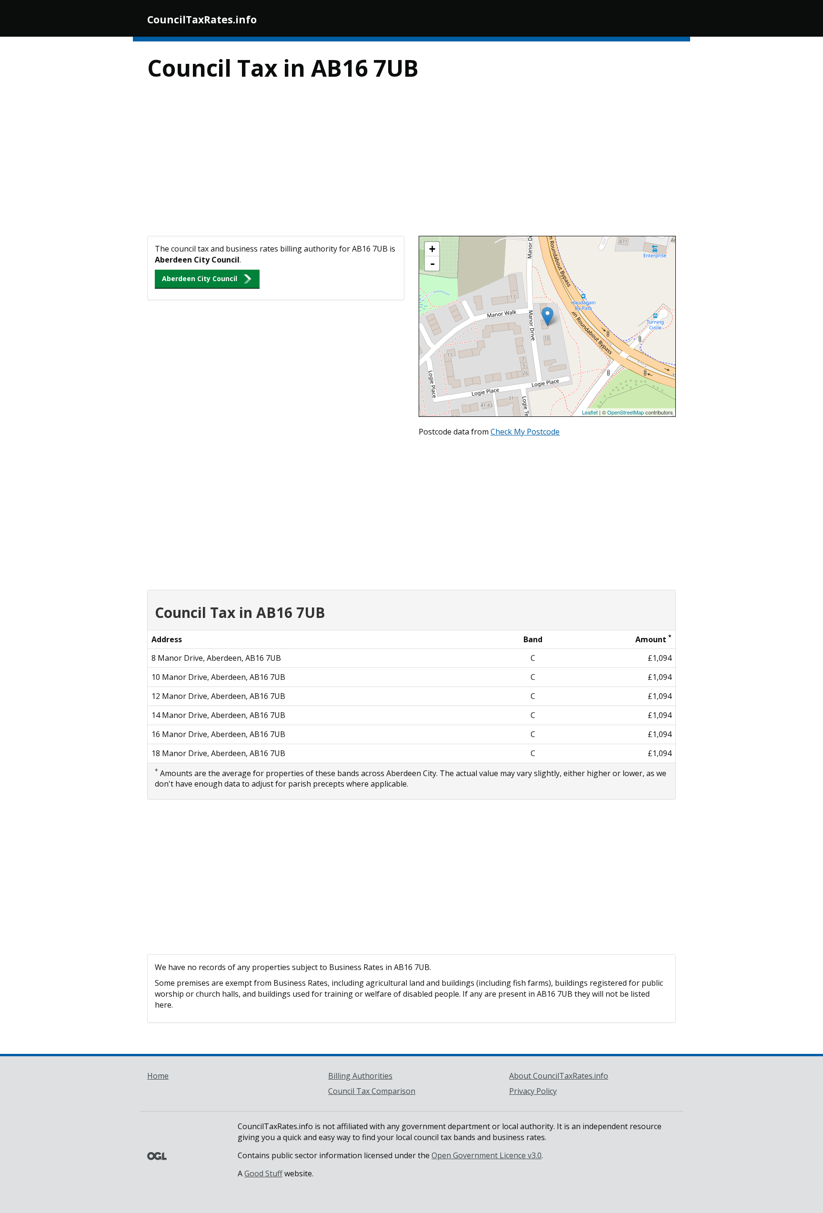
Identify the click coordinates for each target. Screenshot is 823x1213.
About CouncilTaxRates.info (558, 1076)
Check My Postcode (525, 431)
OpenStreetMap (625, 412)
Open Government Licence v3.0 (487, 1155)
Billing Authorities (360, 1076)
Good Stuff (263, 1173)
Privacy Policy (533, 1091)
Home (158, 1076)
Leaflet (590, 412)
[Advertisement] (411, 164)
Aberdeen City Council (199, 278)
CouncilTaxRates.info (202, 19)
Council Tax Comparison (371, 1091)
